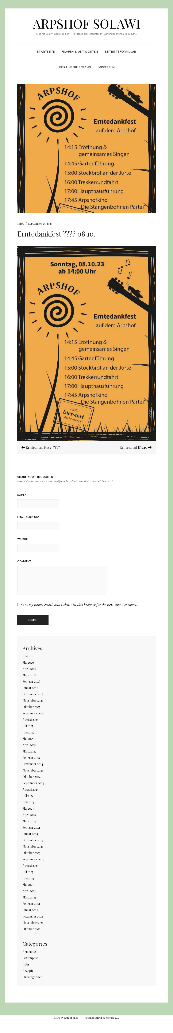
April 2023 (29, 891)
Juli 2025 (28, 726)
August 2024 (30, 789)
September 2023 (33, 859)
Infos (20, 223)
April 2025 (29, 745)
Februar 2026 (31, 681)
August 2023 (30, 866)
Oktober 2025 (31, 707)
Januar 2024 (30, 834)
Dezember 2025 (33, 694)
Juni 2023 (28, 878)
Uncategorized (32, 977)
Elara (57, 1017)
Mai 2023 (28, 885)
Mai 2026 (28, 662)
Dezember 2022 (33, 916)
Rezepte (28, 971)
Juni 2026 (28, 656)
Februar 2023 (31, 904)
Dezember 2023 (33, 840)
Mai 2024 (28, 808)
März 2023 (29, 897)
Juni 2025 (28, 732)
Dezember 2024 (33, 764)
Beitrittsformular (120, 51)
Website (23, 539)
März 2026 (29, 675)
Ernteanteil (30, 952)
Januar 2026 (30, 688)
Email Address (28, 517)
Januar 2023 (30, 910)
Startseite (46, 51)
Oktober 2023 (31, 853)
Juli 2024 (28, 796)
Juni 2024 (28, 802)
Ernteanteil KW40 (134, 447)
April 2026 (29, 669)
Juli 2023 (28, 872)
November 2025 (33, 701)
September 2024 (33, 783)
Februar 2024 (31, 827)
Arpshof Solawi (86, 23)
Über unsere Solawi (74, 67)
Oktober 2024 (32, 777)
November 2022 (33, 923)
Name (21, 495)
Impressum (106, 67)
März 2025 (29, 751)
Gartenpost (30, 958)
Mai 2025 (28, 739)
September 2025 (33, 713)
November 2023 (33, 847)
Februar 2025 (31, 758)
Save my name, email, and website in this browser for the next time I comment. (80, 604)
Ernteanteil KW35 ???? (42, 447)
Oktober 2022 (31, 929)
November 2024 (33, 770)
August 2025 (30, 720)
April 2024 (29, 815)
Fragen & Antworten (80, 51)
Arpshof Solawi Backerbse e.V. (102, 1017)
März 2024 (29, 821)
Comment (24, 561)
